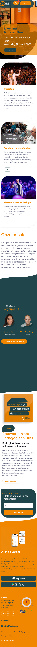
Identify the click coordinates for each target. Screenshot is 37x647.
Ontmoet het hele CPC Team (13, 341)
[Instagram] (8, 613)
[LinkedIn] (13, 613)
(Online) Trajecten (9, 626)
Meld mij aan (18, 512)
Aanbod (5, 621)
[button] (25, 3)
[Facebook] (3, 613)
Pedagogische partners (26, 632)
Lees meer (10, 50)
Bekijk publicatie (10, 481)
